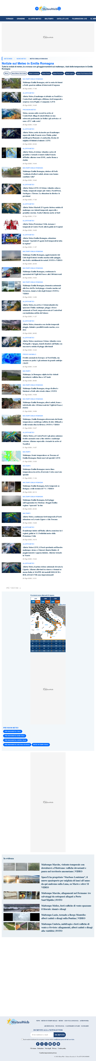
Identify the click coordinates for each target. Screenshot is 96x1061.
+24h (35, 598)
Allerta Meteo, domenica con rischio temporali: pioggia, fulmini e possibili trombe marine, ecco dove (41, 327)
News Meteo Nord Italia (19, 73)
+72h (55, 598)
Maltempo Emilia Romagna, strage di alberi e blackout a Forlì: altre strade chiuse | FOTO (40, 389)
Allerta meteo (34, 19)
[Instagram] (42, 1044)
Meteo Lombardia (34, 73)
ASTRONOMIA (84, 1021)
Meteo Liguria (70, 73)
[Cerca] (59, 8)
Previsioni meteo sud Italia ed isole (17, 744)
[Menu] (37, 8)
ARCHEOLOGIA (49, 1026)
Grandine (21, 19)
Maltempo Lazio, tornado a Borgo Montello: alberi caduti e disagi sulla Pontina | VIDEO (63, 916)
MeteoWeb (8, 59)
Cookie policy (62, 1048)
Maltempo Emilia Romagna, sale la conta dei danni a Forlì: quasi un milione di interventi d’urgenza (42, 83)
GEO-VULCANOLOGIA (71, 1021)
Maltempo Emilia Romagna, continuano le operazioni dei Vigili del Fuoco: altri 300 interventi (42, 272)
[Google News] (54, 1044)
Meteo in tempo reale (40, 744)
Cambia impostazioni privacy (48, 1053)
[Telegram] (50, 1044)
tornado (9, 19)
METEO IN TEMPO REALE (49, 1021)
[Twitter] (46, 1044)
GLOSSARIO (85, 1026)
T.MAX (37, 602)
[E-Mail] (58, 1044)
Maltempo (49, 19)
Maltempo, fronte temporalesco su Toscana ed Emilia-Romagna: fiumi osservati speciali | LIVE (41, 456)
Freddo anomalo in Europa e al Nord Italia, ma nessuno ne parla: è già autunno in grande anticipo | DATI (42, 360)
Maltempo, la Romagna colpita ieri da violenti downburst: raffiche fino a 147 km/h (40, 375)
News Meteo (21, 59)
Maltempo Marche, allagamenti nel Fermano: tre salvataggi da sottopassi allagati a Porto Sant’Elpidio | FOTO (66, 896)
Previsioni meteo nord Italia (15, 736)
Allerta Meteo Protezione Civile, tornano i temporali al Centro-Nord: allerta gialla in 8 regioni (43, 225)
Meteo (7, 73)
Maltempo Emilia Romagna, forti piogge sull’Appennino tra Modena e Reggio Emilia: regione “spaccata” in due (40, 503)
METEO (61, 1021)
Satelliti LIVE (63, 19)
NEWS (38, 1021)
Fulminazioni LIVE (79, 19)
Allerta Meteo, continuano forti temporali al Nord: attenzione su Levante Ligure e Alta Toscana (42, 518)
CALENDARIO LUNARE (72, 1026)
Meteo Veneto (46, 73)
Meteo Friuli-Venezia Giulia (85, 73)
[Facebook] (38, 1044)
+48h (45, 598)
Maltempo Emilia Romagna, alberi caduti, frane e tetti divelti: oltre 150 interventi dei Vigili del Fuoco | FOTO (43, 405)
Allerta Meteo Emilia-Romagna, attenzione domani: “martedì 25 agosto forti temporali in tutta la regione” (42, 241)
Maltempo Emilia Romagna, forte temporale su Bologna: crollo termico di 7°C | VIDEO (41, 487)
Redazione (40, 1048)
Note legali (48, 1048)
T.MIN (33, 602)
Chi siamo (33, 1048)
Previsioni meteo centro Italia (15, 740)
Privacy (54, 1048)
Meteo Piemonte (58, 73)
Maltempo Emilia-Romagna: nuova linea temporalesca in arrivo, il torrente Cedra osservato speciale (42, 472)
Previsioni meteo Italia (13, 731)
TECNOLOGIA (59, 1026)
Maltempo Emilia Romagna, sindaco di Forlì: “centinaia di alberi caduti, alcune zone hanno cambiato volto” (40, 174)
